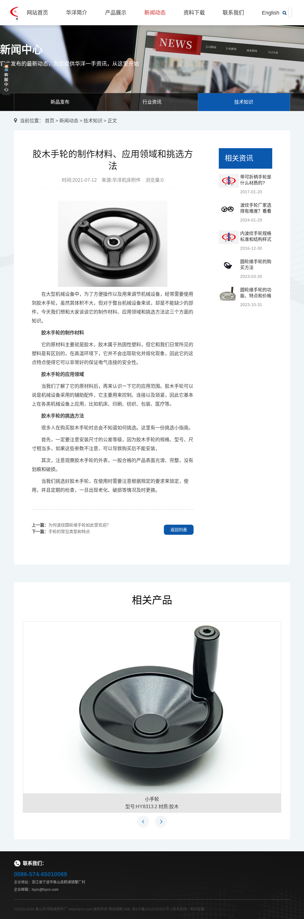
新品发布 (59, 102)
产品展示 (115, 13)
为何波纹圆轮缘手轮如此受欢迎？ (79, 525)
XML (127, 909)
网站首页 (37, 13)
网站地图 (115, 909)
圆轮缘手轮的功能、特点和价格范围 (255, 295)
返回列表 (178, 529)
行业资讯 (152, 102)
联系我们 (233, 13)
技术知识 (243, 102)
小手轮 (152, 799)
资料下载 (194, 13)
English (270, 13)
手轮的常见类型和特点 (69, 531)
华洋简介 (76, 13)
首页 (49, 120)
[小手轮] (152, 707)
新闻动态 (155, 13)
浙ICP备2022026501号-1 (152, 909)
